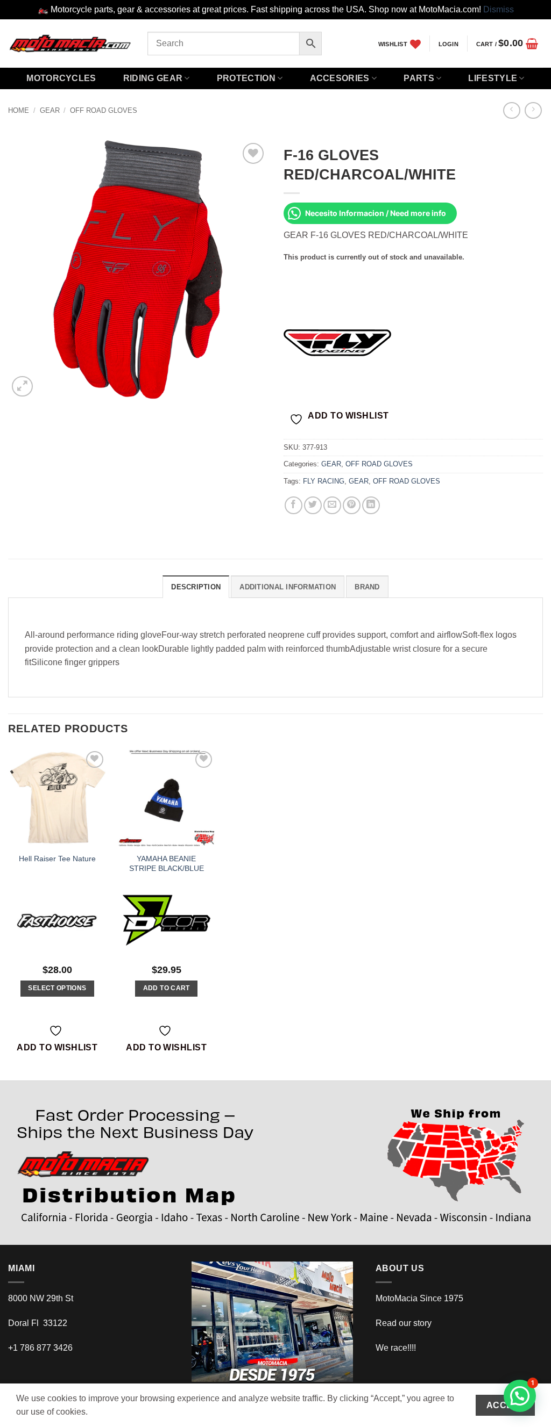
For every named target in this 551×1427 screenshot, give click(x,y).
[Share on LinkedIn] (371, 505)
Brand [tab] (367, 587)
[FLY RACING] (337, 342)
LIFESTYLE (492, 78)
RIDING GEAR (153, 78)
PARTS (419, 78)
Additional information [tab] (287, 587)
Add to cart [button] (166, 988)
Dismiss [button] (498, 9)
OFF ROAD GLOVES (103, 110)
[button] (448, 44)
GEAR (50, 110)
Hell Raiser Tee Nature (57, 858)
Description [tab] (196, 587)
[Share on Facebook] (293, 505)
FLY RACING (323, 481)
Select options (57, 988)
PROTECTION (246, 78)
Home (18, 110)
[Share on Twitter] (313, 505)
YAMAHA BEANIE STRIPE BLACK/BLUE (166, 863)
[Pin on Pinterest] (352, 505)
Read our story (404, 1323)
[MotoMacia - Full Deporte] (69, 43)
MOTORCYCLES (61, 78)
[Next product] (511, 110)
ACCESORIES (340, 78)
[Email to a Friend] (332, 505)
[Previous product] (533, 110)
